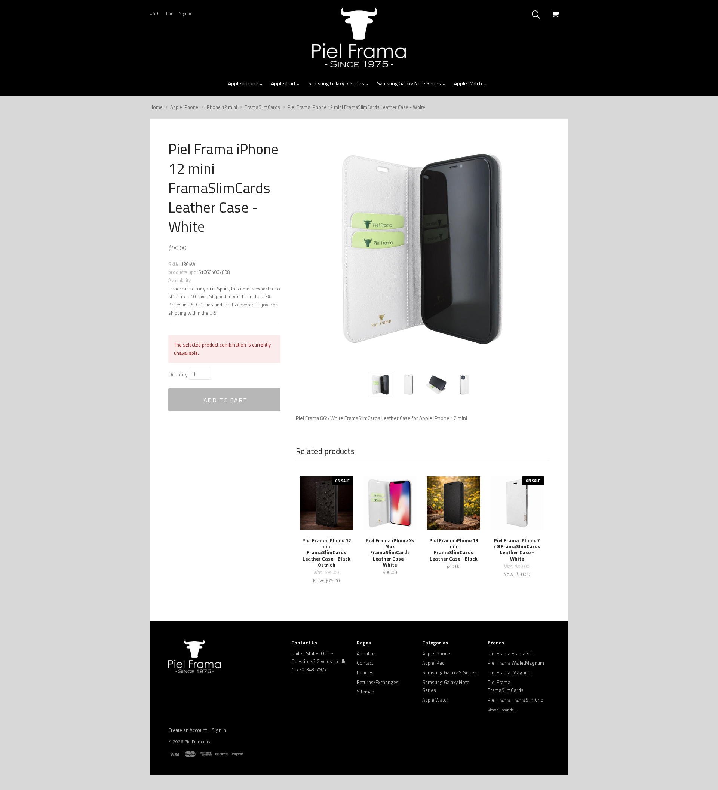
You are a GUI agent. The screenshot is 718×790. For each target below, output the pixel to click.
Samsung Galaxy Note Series (409, 83)
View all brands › (502, 710)
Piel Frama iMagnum (510, 672)
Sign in (186, 13)
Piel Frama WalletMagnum (516, 663)
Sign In (219, 730)
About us (366, 653)
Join (170, 13)
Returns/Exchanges (378, 682)
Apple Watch (468, 83)
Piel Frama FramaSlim (511, 653)
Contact (365, 663)
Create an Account (187, 730)
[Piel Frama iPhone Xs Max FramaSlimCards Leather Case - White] (390, 503)
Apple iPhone (244, 83)
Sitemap (365, 691)
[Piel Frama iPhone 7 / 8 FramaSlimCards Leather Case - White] (517, 503)
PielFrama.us (197, 741)
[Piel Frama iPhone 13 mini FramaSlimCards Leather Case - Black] (453, 503)
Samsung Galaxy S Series (336, 83)
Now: (319, 580)
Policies (365, 672)
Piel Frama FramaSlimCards (506, 686)
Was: (319, 572)
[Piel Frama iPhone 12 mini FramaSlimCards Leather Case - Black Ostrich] (326, 503)
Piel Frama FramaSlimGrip (515, 700)
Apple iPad (283, 83)
